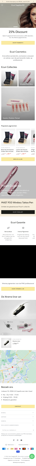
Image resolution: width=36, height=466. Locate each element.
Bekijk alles (18, 159)
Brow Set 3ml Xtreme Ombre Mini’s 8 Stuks (7, 150)
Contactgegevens (25, 460)
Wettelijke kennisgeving (19, 462)
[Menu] (2, 5)
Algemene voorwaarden (14, 460)
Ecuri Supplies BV (13, 456)
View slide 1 (10, 26)
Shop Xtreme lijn (18, 288)
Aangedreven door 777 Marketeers (12, 458)
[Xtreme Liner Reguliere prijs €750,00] (18, 311)
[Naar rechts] (33, 1)
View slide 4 (25, 26)
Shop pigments (18, 42)
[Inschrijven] (34, 430)
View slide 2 (15, 26)
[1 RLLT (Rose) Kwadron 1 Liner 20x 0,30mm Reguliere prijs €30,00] (26, 325)
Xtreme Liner (16, 341)
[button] (29, 5)
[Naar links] (2, 1)
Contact (18, 406)
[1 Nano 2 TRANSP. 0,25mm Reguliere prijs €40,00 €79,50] (8, 326)
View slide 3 (20, 26)
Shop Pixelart (18, 212)
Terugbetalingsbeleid (27, 458)
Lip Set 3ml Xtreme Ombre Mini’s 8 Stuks (22, 150)
